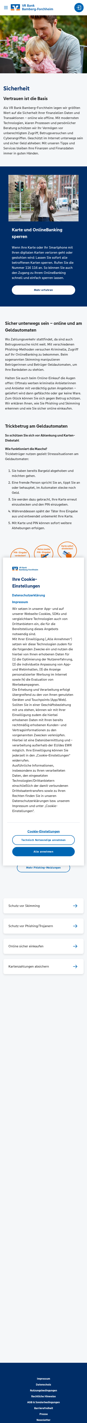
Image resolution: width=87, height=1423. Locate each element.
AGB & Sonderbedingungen (43, 1402)
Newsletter (43, 1420)
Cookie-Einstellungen (43, 831)
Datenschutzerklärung (28, 595)
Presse (43, 1414)
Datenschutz (43, 1384)
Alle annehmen (43, 851)
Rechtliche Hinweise (43, 1396)
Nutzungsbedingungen (43, 1390)
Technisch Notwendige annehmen (43, 840)
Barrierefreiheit (43, 1408)
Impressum (43, 1378)
